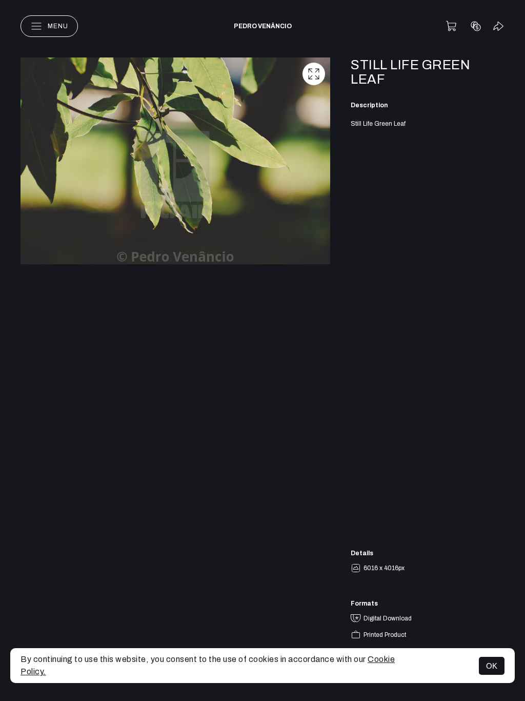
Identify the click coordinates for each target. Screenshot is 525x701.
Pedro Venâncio (263, 26)
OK (491, 665)
